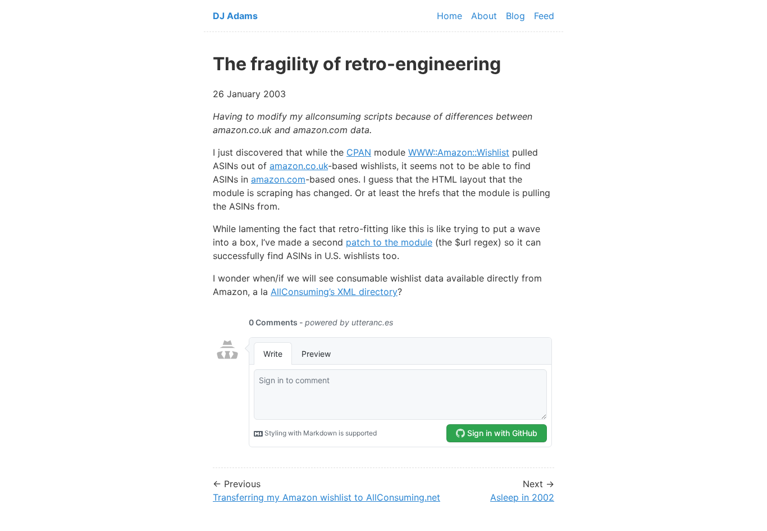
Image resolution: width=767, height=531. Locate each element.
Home (449, 15)
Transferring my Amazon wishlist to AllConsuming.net (326, 497)
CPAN (358, 152)
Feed (544, 15)
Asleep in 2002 (522, 497)
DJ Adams (235, 15)
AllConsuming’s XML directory (334, 291)
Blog (515, 15)
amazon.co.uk (299, 165)
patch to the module (389, 242)
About (484, 15)
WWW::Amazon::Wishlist (458, 152)
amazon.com (278, 179)
